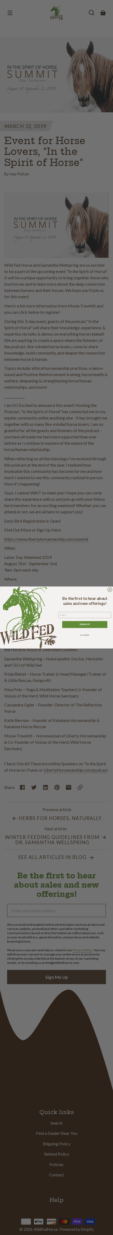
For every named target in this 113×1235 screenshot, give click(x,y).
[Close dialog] (110, 589)
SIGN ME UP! (84, 624)
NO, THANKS (84, 635)
